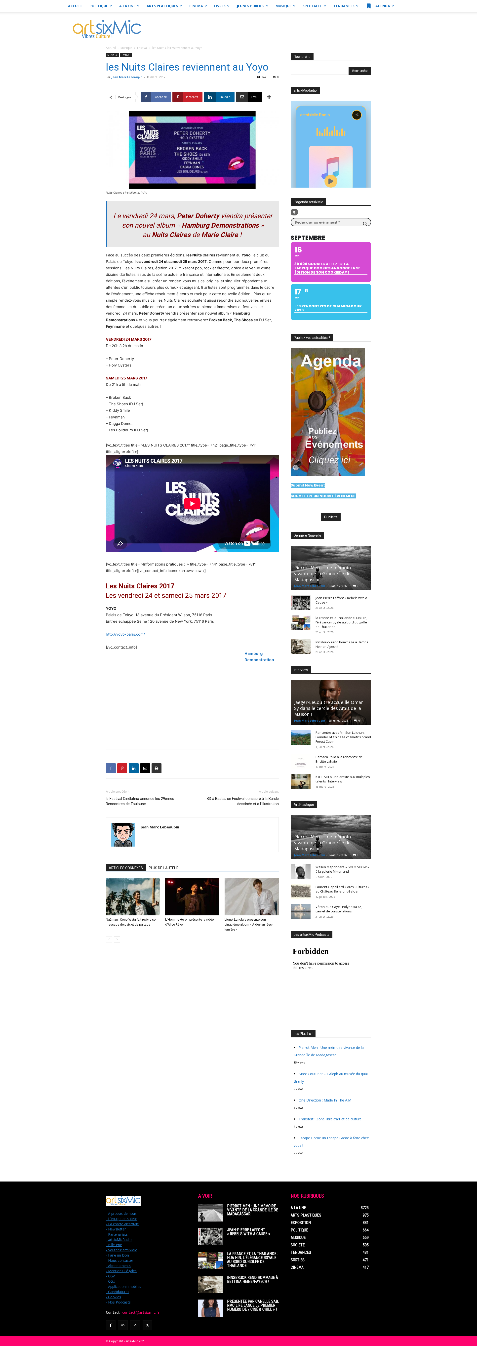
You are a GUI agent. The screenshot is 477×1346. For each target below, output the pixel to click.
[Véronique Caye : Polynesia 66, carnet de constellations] (301, 911)
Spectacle (312, 5)
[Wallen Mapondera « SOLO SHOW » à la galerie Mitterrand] (301, 871)
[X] (147, 1325)
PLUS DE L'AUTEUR (164, 868)
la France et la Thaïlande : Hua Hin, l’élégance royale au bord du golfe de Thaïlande (341, 622)
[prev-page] (109, 939)
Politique (98, 5)
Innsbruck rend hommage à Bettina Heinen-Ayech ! (252, 1279)
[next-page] (117, 939)
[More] (269, 97)
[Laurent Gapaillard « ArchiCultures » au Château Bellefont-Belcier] (301, 891)
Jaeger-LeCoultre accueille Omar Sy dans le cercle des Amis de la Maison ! (328, 708)
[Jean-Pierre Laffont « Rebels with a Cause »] (301, 602)
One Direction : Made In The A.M (325, 1100)
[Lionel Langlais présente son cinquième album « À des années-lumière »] (252, 896)
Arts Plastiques (162, 5)
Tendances (344, 5)
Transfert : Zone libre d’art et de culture (330, 1119)
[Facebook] (111, 768)
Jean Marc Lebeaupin (127, 77)
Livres (220, 5)
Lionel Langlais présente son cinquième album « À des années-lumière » (249, 924)
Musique (283, 5)
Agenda (382, 5)
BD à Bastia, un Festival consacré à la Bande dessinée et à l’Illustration (243, 801)
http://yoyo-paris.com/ (125, 634)
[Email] (145, 768)
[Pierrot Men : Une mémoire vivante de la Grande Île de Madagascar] (210, 1213)
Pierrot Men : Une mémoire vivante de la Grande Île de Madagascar (323, 573)
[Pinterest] (122, 768)
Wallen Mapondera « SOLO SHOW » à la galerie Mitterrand (342, 869)
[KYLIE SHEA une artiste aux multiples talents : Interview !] (301, 781)
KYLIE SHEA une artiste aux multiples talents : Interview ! (343, 779)
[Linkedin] (134, 768)
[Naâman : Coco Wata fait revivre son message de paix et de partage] (133, 896)
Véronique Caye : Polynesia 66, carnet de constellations (339, 908)
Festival (142, 48)
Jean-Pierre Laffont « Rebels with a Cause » (248, 1231)
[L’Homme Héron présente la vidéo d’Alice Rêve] (192, 896)
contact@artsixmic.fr (140, 1312)
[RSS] (135, 1325)
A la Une (127, 5)
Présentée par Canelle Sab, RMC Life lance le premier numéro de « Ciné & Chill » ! (253, 1305)
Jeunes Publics (250, 5)
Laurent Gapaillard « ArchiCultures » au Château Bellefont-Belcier (342, 889)
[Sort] (294, 212)
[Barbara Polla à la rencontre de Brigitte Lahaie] (301, 761)
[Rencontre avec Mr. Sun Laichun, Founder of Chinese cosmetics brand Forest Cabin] (301, 737)
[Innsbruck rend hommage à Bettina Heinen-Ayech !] (301, 646)
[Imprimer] (156, 768)
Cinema (196, 5)
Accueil (75, 5)
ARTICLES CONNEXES (126, 868)
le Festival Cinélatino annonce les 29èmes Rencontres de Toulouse (140, 801)
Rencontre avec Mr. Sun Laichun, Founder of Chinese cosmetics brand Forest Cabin (343, 737)
